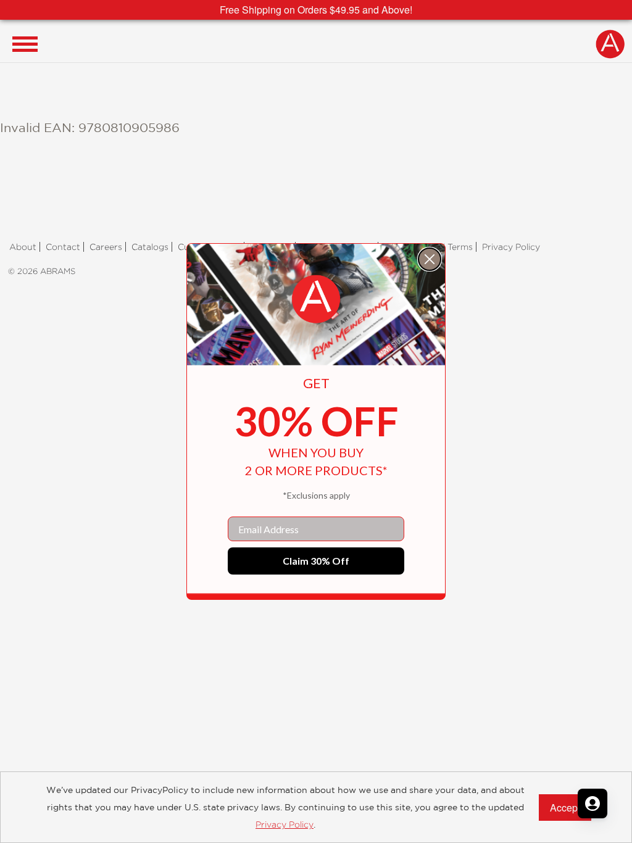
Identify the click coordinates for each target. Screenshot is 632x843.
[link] (316, 299)
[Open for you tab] (592, 803)
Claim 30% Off (316, 561)
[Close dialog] (429, 259)
